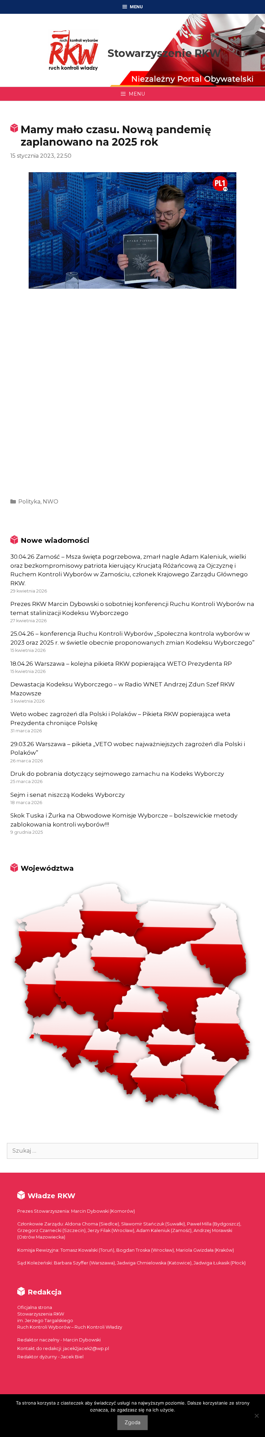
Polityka (29, 501)
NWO (50, 501)
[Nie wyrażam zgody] (256, 1415)
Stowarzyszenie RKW (164, 53)
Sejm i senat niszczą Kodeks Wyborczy (67, 794)
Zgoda (132, 1422)
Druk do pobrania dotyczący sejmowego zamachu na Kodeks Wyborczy (117, 773)
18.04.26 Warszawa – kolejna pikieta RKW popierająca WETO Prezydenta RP (121, 663)
